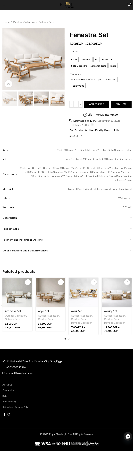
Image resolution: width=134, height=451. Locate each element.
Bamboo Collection (81, 322)
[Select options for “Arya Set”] (61, 282)
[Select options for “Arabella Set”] (28, 282)
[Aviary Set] (116, 292)
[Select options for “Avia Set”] (94, 282)
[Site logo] (67, 4)
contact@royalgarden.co (20, 372)
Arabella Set (13, 311)
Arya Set (43, 311)
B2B (4, 395)
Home (5, 22)
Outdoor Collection (24, 22)
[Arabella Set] (17, 292)
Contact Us (8, 390)
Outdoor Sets (46, 22)
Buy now (121, 104)
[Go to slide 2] (68, 339)
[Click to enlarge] (8, 83)
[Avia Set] (83, 292)
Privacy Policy (9, 401)
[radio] (74, 59)
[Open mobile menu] (4, 5)
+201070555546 (16, 367)
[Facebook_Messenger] (128, 436)
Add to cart (96, 104)
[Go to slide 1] (65, 339)
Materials (76, 74)
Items (73, 50)
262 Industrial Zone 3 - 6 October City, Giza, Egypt (34, 361)
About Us (7, 384)
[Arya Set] (50, 292)
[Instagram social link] (8, 414)
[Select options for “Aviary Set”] (127, 282)
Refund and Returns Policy (16, 407)
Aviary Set (110, 311)
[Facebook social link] (4, 414)
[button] (5, 58)
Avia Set (76, 311)
